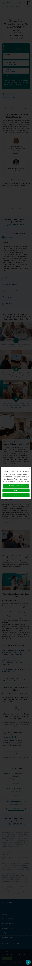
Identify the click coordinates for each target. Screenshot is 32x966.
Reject (16, 490)
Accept (16, 495)
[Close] (29, 469)
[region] (16, 483)
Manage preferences (16, 485)
